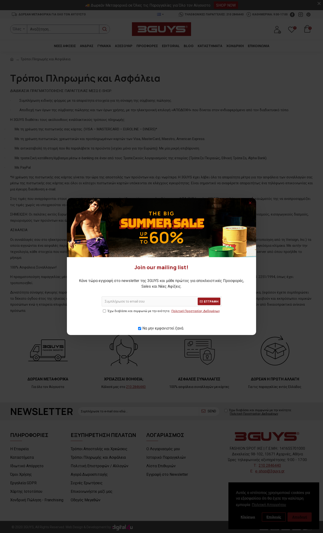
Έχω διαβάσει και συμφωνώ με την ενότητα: (164, 311)
